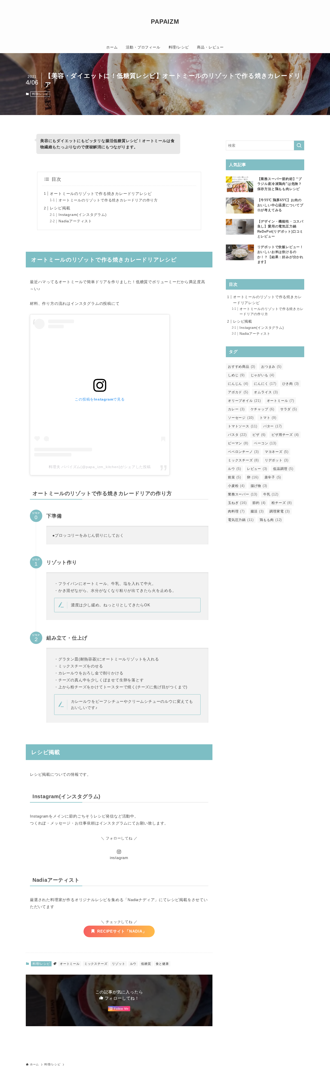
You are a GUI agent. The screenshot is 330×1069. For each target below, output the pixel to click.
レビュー (257, 469)
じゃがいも (262, 375)
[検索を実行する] (299, 145)
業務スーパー (242, 494)
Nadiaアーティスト (75, 221)
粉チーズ (281, 503)
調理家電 (279, 511)
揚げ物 (259, 486)
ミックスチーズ (96, 964)
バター (272, 426)
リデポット (276, 460)
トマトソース (242, 426)
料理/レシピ (40, 93)
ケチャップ (262, 409)
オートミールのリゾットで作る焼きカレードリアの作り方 (108, 200)
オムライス (266, 392)
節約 (259, 503)
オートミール (70, 964)
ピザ (259, 435)
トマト (268, 418)
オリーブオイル (244, 401)
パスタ (237, 435)
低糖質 (146, 964)
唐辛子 (273, 477)
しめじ (236, 375)
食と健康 (162, 964)
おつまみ (271, 367)
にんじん (238, 384)
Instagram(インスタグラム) (82, 215)
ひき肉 (290, 384)
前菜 (234, 477)
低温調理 (283, 469)
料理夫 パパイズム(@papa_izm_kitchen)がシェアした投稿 (100, 467)
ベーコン (265, 443)
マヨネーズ (276, 452)
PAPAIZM (165, 22)
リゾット (118, 964)
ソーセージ (241, 418)
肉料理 (236, 511)
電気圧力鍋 (241, 520)
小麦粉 (236, 486)
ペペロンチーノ (243, 452)
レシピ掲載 (60, 208)
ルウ (133, 964)
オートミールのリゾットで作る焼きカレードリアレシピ (101, 193)
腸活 (257, 511)
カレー (236, 409)
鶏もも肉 (271, 520)
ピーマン (238, 443)
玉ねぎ (237, 503)
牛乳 (270, 494)
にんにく (265, 384)
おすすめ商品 (241, 367)
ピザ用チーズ (285, 435)
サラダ (288, 409)
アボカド (238, 392)
